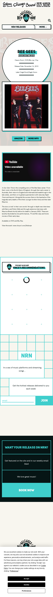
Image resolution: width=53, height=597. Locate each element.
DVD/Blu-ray (29, 60)
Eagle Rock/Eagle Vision (28, 72)
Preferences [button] (14, 571)
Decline (26, 585)
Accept (26, 579)
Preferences (26, 591)
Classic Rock (19, 60)
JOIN (44, 400)
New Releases (18, 27)
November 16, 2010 (31, 66)
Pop (37, 60)
